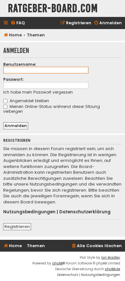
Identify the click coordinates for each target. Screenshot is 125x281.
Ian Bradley (110, 257)
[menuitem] (18, 23)
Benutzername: (20, 64)
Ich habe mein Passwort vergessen (38, 92)
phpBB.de (112, 269)
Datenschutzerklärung (85, 212)
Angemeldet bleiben (28, 100)
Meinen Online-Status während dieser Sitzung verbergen (51, 109)
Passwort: (13, 79)
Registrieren (17, 227)
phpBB (57, 263)
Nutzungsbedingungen (29, 212)
